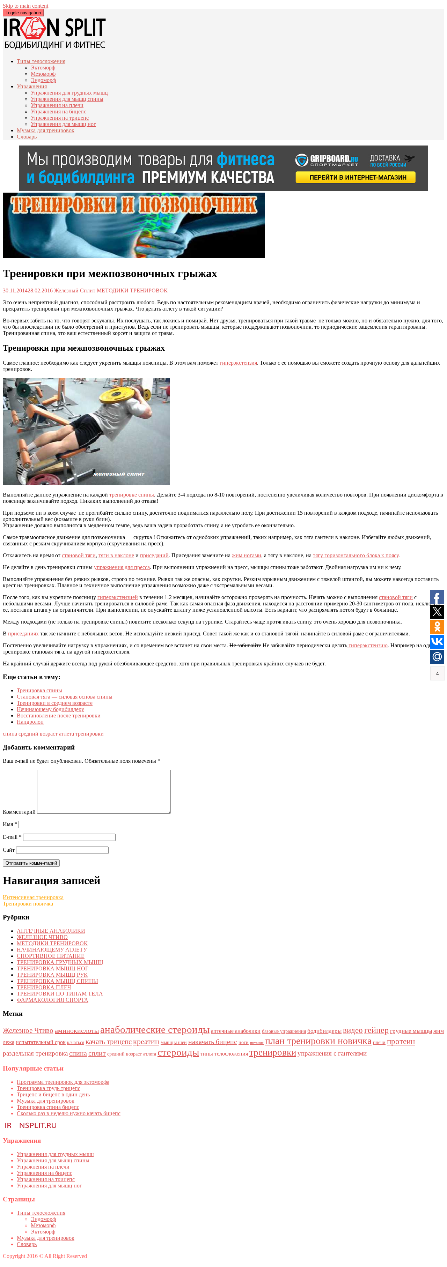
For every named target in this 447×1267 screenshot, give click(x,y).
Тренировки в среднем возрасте (55, 703)
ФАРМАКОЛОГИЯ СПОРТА (52, 1000)
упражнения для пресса (122, 567)
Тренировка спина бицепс (48, 1107)
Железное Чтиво (28, 1030)
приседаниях (23, 633)
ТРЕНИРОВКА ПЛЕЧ (44, 987)
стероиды (178, 1052)
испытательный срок (41, 1042)
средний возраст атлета (46, 734)
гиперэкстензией (117, 597)
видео (353, 1030)
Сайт (9, 850)
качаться (75, 1042)
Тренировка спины (39, 690)
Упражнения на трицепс (60, 118)
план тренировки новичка (318, 1040)
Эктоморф (43, 67)
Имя (10, 824)
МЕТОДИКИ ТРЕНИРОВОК (132, 290)
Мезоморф (43, 74)
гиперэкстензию (367, 645)
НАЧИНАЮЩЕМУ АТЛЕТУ (52, 950)
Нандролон (30, 722)
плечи (379, 1042)
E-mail (12, 837)
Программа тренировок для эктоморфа (63, 1082)
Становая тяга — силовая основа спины (64, 697)
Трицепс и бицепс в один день (53, 1094)
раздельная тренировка (35, 1053)
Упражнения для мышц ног (63, 124)
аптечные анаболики (236, 1031)
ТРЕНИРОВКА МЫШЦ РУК (52, 975)
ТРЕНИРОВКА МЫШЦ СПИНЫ (57, 981)
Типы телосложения (41, 61)
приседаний (154, 555)
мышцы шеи (174, 1042)
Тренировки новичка (28, 904)
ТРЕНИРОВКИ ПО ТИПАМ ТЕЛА (60, 994)
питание (257, 1043)
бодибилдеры (324, 1030)
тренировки (89, 734)
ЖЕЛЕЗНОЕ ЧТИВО (42, 937)
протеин (401, 1041)
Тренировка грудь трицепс (48, 1088)
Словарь (27, 137)
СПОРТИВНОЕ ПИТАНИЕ (51, 956)
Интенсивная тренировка (33, 897)
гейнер (376, 1030)
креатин (146, 1041)
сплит (97, 1053)
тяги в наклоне (116, 555)
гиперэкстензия (238, 363)
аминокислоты (77, 1030)
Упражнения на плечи (57, 105)
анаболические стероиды (155, 1029)
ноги (244, 1042)
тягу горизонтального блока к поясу (355, 555)
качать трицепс (109, 1041)
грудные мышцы (411, 1030)
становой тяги (79, 555)
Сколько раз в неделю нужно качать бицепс (68, 1113)
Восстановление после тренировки (59, 715)
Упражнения (32, 86)
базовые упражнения (284, 1031)
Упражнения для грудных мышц (69, 93)
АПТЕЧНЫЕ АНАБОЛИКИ (51, 931)
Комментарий (19, 812)
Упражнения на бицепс (58, 111)
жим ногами (246, 555)
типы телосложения (224, 1054)
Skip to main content (25, 6)
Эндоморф (43, 80)
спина (10, 734)
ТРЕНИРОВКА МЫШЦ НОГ (52, 968)
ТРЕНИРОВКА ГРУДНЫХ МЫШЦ (60, 962)
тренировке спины (131, 495)
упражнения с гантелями (332, 1053)
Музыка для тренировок (45, 130)
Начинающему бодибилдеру (50, 709)
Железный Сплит (74, 290)
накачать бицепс (212, 1041)
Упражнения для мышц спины (67, 99)
